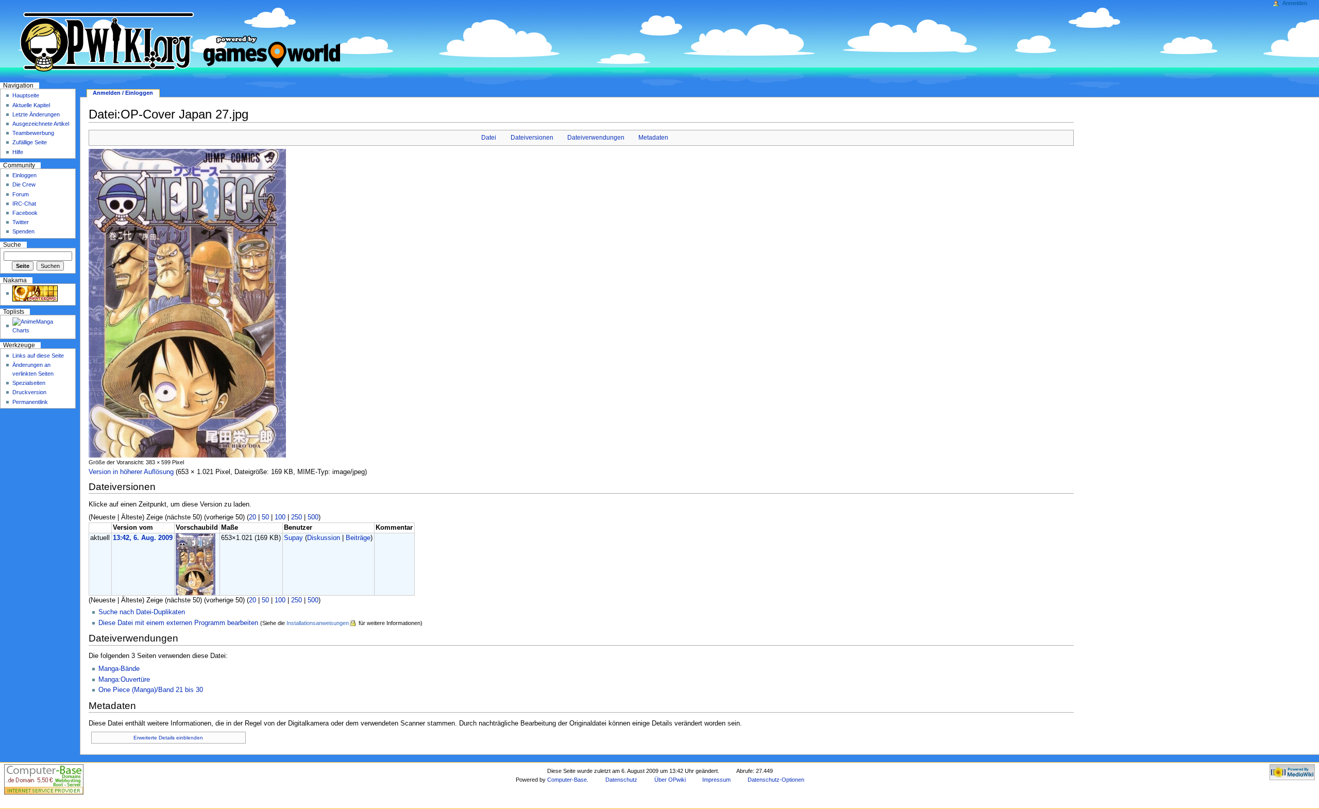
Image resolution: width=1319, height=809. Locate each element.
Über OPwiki (670, 780)
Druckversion (29, 392)
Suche (12, 245)
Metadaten (653, 137)
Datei (488, 137)
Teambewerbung (33, 133)
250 (296, 517)
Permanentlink (30, 402)
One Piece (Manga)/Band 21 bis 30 (150, 690)
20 (252, 517)
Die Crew (24, 184)
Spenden (23, 231)
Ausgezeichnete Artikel (40, 124)
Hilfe (17, 152)
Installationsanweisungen (317, 623)
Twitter (20, 222)
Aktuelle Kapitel (31, 105)
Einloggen (24, 175)
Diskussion (323, 538)
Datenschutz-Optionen (776, 780)
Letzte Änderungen (36, 114)
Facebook (25, 213)
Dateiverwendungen (595, 137)
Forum (20, 194)
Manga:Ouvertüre (124, 679)
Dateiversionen (532, 137)
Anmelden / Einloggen (123, 93)
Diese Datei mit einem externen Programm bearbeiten (178, 623)
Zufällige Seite (29, 142)
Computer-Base (567, 780)
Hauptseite (25, 95)
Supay (293, 538)
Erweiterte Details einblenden (168, 737)
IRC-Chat (24, 203)
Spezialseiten (28, 383)
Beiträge (358, 538)
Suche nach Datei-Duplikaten (141, 612)
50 (265, 517)
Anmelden (1294, 3)
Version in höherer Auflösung (131, 472)
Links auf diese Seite (38, 355)
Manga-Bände (119, 668)
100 (280, 517)
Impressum (716, 780)
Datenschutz (621, 780)
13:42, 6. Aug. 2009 (143, 538)
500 (313, 517)
